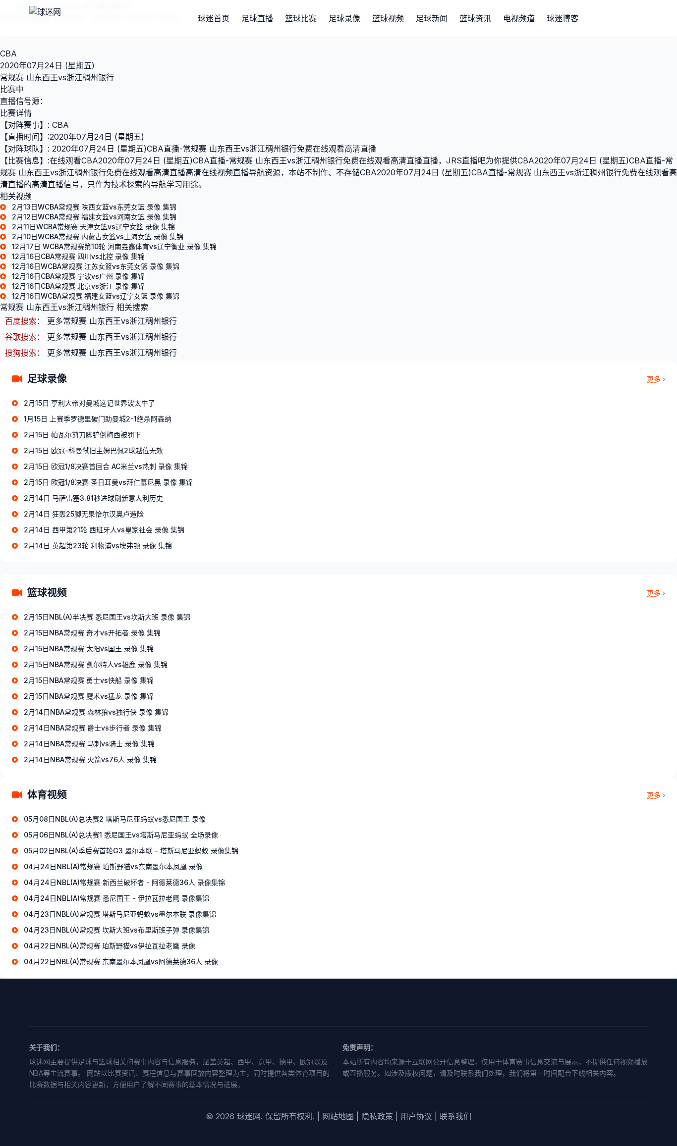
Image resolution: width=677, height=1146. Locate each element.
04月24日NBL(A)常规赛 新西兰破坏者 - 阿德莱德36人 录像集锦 (124, 882)
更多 (654, 379)
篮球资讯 (475, 18)
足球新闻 (432, 18)
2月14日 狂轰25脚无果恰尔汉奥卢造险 (84, 514)
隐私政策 (377, 1116)
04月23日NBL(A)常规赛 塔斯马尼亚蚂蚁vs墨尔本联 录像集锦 (120, 914)
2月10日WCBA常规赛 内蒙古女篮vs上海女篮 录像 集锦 (97, 236)
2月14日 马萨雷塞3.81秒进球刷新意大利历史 (93, 498)
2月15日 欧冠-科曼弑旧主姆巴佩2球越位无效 (93, 450)
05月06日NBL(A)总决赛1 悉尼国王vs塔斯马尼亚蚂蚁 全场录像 (121, 835)
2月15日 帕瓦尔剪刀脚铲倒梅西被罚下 (82, 434)
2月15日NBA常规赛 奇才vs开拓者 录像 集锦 (92, 632)
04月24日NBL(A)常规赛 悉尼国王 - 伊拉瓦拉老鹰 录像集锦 (116, 898)
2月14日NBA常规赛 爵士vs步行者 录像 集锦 (93, 728)
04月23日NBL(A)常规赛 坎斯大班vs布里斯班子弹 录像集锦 (116, 930)
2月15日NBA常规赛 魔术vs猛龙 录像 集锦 (89, 696)
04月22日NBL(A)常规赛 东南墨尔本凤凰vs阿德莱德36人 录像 (121, 961)
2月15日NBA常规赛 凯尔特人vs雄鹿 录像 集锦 (96, 664)
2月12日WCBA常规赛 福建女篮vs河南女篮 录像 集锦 (94, 216)
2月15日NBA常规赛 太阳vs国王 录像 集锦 (89, 648)
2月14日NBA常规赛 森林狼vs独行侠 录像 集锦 (96, 712)
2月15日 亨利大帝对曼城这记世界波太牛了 (89, 403)
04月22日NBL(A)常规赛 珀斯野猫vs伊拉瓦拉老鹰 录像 (109, 945)
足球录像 (344, 18)
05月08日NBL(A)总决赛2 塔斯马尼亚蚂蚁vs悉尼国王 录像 (115, 819)
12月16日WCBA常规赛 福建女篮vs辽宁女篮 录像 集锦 (95, 296)
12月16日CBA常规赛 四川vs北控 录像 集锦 (78, 256)
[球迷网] (78, 18)
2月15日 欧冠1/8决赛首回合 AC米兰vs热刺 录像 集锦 (106, 466)
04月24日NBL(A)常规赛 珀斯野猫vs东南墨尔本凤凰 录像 (113, 866)
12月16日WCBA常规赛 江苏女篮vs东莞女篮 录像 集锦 (95, 266)
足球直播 (257, 18)
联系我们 (455, 1116)
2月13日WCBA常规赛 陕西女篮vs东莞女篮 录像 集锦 (94, 207)
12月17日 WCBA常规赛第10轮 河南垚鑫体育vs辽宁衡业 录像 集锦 (114, 246)
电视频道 (519, 18)
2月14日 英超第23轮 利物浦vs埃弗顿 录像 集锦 (98, 545)
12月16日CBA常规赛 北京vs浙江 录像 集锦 (78, 286)
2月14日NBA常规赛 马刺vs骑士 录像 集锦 (89, 743)
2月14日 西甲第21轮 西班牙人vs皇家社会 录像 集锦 (104, 529)
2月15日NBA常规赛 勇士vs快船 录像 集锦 (89, 680)
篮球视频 (388, 18)
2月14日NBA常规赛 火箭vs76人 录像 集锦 (90, 759)
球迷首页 (213, 18)
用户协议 (416, 1116)
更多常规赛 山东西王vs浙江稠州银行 (112, 321)
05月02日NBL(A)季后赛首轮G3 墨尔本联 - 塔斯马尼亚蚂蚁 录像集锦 (131, 850)
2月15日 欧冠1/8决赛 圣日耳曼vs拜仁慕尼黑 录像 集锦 (108, 482)
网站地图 (338, 1116)
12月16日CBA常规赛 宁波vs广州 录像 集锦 (78, 276)
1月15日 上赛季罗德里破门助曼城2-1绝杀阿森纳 (97, 419)
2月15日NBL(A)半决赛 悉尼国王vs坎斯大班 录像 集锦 (107, 617)
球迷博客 (562, 18)
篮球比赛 (301, 18)
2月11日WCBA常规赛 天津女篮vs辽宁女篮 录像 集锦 (93, 226)
